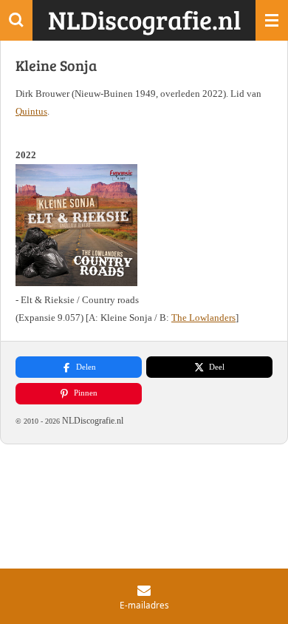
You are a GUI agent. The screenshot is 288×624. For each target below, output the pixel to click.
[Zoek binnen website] (16, 20)
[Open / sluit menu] (272, 20)
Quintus (31, 111)
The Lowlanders (203, 317)
